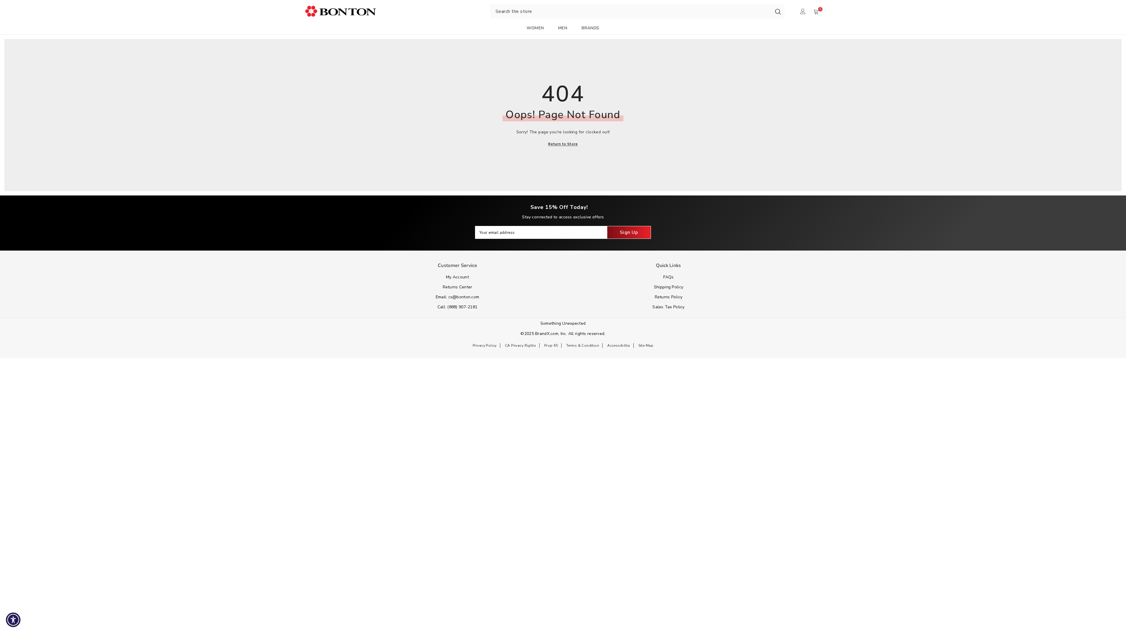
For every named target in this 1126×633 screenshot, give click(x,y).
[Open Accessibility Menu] (13, 619)
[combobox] (630, 11)
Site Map (645, 345)
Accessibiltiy (618, 345)
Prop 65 (551, 345)
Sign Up (629, 232)
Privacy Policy (485, 345)
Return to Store (563, 144)
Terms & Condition (582, 345)
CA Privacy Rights (520, 345)
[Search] (777, 11)
